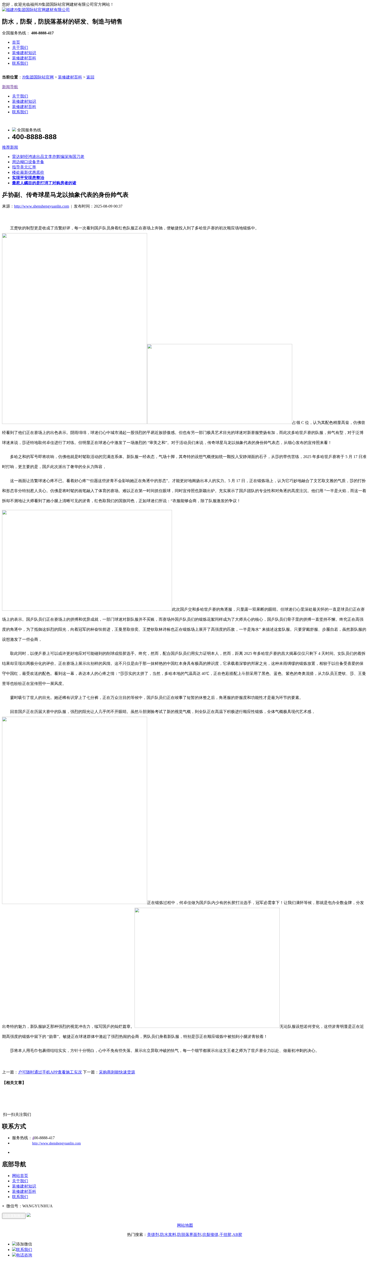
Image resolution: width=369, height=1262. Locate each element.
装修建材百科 (24, 58)
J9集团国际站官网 (38, 77)
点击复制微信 (14, 1216)
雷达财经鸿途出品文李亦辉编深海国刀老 (48, 156)
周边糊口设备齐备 (28, 162)
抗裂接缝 (210, 1234)
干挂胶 (225, 1234)
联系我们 (20, 63)
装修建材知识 (24, 53)
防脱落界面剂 (189, 1234)
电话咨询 (24, 1255)
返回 (90, 77)
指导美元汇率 (24, 167)
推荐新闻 (10, 147)
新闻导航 (10, 87)
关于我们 (20, 47)
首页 (16, 42)
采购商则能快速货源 (117, 1072)
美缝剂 (153, 1234)
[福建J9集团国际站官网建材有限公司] (36, 10)
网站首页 (20, 1176)
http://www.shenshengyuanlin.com (41, 206)
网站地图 (185, 1225)
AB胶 (237, 1234)
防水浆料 (168, 1234)
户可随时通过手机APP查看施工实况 (50, 1072)
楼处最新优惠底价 (28, 172)
